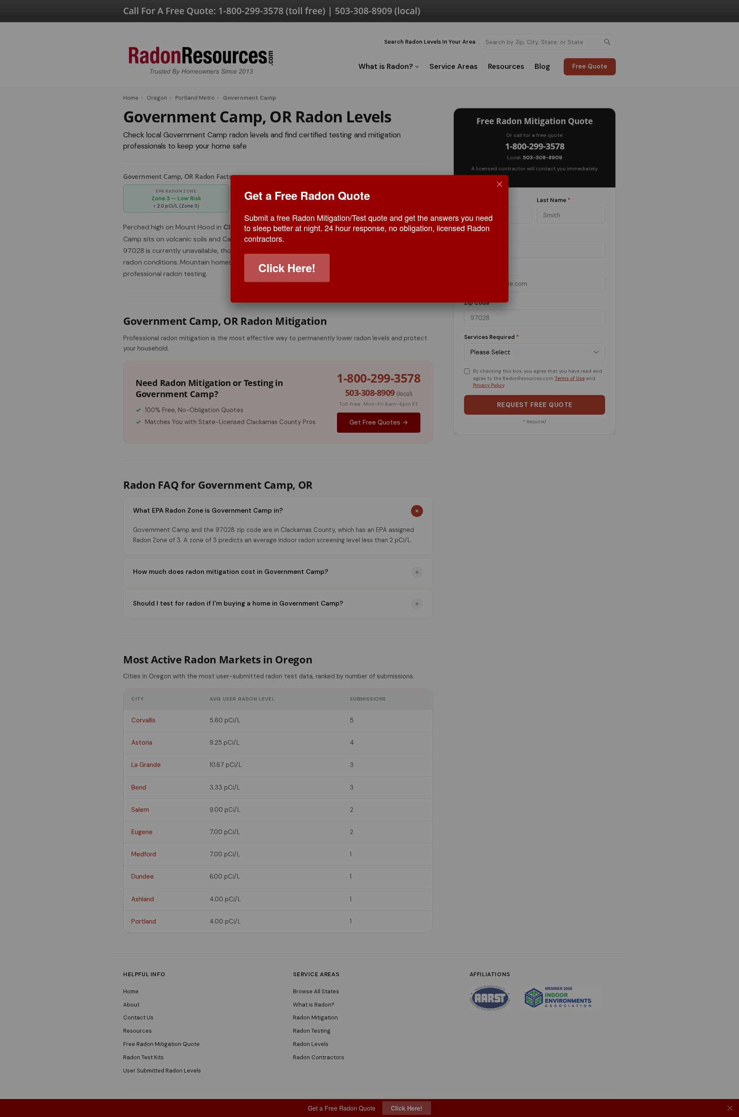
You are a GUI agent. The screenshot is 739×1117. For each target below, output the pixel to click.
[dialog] (369, 239)
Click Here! (287, 268)
